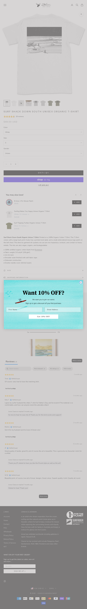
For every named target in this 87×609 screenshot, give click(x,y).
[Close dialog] (80, 282)
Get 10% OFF (43, 317)
